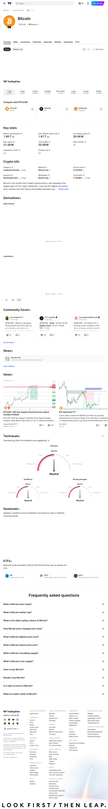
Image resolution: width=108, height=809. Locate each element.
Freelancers (73, 748)
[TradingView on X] (4, 719)
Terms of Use (53, 781)
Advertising (91, 729)
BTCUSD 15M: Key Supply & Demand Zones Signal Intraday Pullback (26, 413)
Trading (71, 732)
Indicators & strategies (76, 743)
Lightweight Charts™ (95, 718)
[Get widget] (88, 49)
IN (82, 3)
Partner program (93, 734)
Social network (74, 713)
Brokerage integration (95, 732)
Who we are (53, 752)
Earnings (33, 754)
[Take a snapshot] (84, 49)
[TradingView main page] (9, 3)
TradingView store (55, 770)
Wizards (72, 745)
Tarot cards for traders (57, 772)
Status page (53, 798)
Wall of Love (73, 716)
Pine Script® (34, 775)
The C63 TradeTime (56, 775)
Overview (52, 727)
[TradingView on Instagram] (17, 719)
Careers (51, 761)
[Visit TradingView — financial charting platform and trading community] (11, 81)
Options (32, 770)
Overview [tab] (7, 42)
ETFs (31, 722)
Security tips (53, 793)
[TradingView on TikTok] (13, 723)
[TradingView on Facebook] (9, 719)
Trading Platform (93, 723)
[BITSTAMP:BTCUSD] (61, 408)
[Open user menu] (88, 3)
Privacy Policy (54, 786)
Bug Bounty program (56, 795)
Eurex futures (53, 743)
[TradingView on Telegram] (9, 723)
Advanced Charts (94, 720)
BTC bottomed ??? (67, 412)
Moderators (73, 725)
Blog (50, 756)
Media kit (52, 763)
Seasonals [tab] (48, 42)
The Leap (52, 734)
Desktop (33, 784)
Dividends (33, 756)
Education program (94, 736)
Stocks (32, 720)
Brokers (51, 729)
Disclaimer (52, 784)
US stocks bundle (55, 745)
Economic (33, 752)
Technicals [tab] (36, 42)
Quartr (12, 754)
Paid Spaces (73, 750)
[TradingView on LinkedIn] (4, 723)
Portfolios (33, 765)
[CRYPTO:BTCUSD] (5, 408)
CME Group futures (55, 741)
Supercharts (34, 713)
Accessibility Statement (57, 791)
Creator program (74, 720)
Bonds (32, 725)
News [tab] (15, 42)
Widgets (90, 713)
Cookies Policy (54, 788)
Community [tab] (25, 42)
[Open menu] (4, 3)
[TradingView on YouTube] (13, 719)
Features (52, 713)
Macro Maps (34, 772)
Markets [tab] (58, 42)
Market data (53, 718)
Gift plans (52, 720)
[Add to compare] (32, 109)
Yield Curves (34, 768)
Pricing (51, 716)
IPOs (31, 759)
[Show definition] (22, 134)
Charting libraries (93, 716)
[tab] (7, 49)
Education (72, 734)
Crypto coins (34, 727)
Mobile (32, 781)
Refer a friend (73, 718)
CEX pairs (33, 729)
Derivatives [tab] (68, 42)
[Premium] (56, 317)
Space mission (54, 754)
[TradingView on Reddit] (17, 723)
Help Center (53, 759)
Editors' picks (73, 736)
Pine (31, 734)
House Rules (73, 723)
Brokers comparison (56, 732)
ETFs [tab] (77, 42)
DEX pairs (33, 732)
